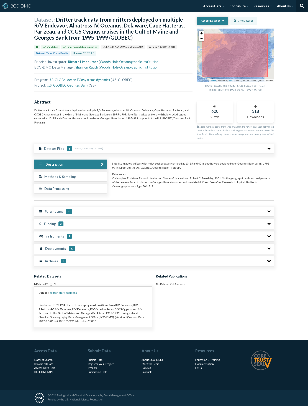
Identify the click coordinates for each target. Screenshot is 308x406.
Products (147, 372)
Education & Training (207, 359)
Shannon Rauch (86, 67)
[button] (201, 33)
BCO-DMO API (43, 372)
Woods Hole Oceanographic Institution (129, 62)
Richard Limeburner (83, 62)
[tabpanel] (192, 176)
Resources (261, 6)
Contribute (238, 6)
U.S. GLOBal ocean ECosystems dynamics (79, 80)
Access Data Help (44, 367)
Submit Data (95, 359)
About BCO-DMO (152, 359)
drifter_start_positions (63, 292)
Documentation (204, 363)
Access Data (212, 6)
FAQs (198, 367)
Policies (146, 367)
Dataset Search (43, 359)
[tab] (70, 164)
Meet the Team (150, 363)
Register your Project (101, 363)
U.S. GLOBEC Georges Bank (67, 85)
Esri (230, 80)
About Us (284, 6)
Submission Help (97, 372)
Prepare (92, 367)
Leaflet (213, 80)
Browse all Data (43, 363)
